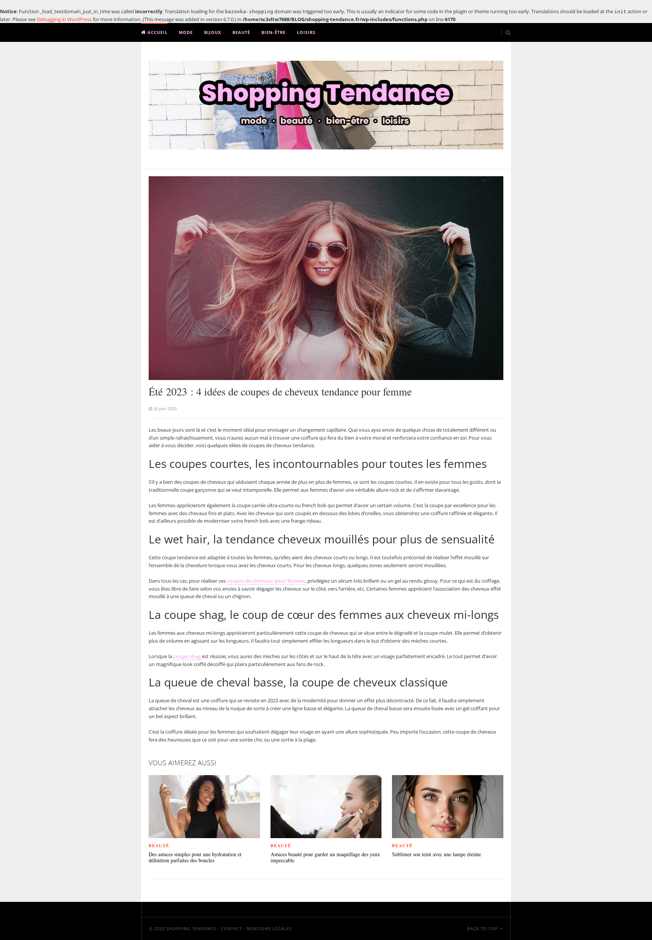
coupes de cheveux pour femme (266, 580)
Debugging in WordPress (64, 19)
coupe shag (187, 656)
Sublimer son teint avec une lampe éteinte (436, 854)
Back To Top (483, 928)
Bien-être (273, 32)
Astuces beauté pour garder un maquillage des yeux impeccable (325, 857)
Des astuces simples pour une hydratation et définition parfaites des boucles (195, 857)
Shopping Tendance (191, 928)
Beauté (241, 32)
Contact (231, 928)
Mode (186, 32)
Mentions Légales (269, 928)
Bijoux (212, 32)
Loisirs (306, 32)
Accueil (157, 32)
